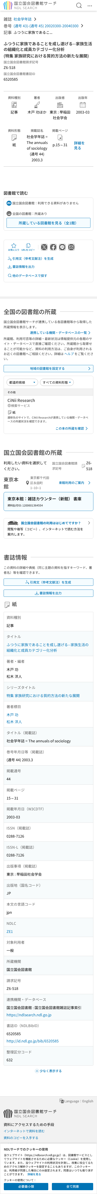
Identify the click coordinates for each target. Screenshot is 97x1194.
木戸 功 (12, 714)
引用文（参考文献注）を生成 (32, 258)
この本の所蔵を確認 (69, 428)
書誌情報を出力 (23, 266)
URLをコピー (28, 249)
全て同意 (72, 1186)
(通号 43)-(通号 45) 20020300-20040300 (46, 25)
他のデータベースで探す (29, 275)
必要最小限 (26, 1186)
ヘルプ (69, 353)
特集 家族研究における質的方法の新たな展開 (43, 695)
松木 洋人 (14, 721)
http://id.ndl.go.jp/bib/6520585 (33, 1041)
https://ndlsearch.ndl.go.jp (29, 1014)
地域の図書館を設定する (47, 368)
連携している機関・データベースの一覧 (58, 332)
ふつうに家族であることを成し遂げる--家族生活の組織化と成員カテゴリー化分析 (48, 647)
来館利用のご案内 (71, 482)
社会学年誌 (23, 19)
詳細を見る (79, 145)
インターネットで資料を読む (24, 1131)
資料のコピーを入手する (21, 1137)
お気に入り (13, 249)
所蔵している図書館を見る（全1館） (49, 223)
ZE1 (10, 931)
